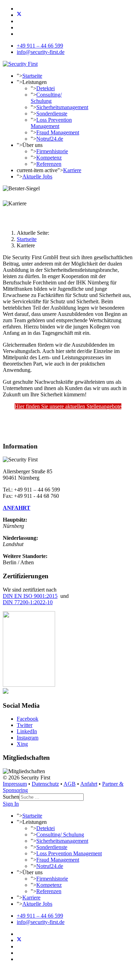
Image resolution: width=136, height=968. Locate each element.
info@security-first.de (41, 52)
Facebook (27, 719)
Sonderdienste (51, 113)
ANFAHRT (16, 508)
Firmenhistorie (52, 151)
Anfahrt (88, 784)
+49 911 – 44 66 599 (40, 46)
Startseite (32, 76)
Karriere (72, 170)
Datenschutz (45, 784)
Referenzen (48, 164)
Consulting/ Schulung (46, 98)
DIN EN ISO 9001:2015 (30, 596)
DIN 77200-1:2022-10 (28, 602)
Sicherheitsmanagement (62, 107)
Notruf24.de (49, 139)
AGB (69, 784)
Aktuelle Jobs (37, 176)
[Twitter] (19, 15)
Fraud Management (57, 132)
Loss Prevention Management (51, 123)
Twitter (24, 725)
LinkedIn (27, 731)
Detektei (45, 88)
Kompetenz (49, 158)
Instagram (27, 738)
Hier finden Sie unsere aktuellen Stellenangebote (68, 406)
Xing (22, 744)
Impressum (15, 784)
